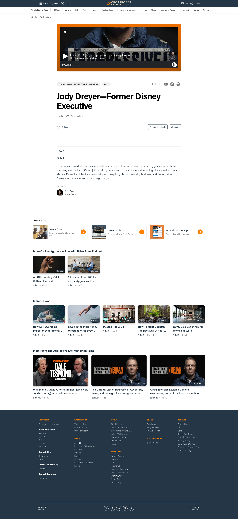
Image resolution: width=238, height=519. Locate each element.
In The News (152, 442)
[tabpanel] (119, 181)
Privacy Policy (184, 440)
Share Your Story (185, 433)
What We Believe (119, 433)
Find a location (81, 427)
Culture (68, 9)
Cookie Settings (185, 450)
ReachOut (116, 479)
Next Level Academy (169, 9)
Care (113, 462)
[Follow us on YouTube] (167, 86)
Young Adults (117, 455)
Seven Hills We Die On (121, 430)
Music (153, 9)
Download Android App (189, 447)
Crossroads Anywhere (48, 424)
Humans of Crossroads (126, 9)
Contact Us (183, 424)
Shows (206, 9)
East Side (42, 433)
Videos (77, 452)
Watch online (80, 424)
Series (196, 9)
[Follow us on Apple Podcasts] (173, 86)
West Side (43, 446)
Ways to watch (81, 430)
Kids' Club (116, 465)
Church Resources (186, 437)
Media (34, 17)
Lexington (43, 477)
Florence (42, 468)
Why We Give (153, 427)
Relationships (107, 9)
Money (94, 9)
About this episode (158, 127)
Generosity (116, 482)
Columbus (43, 455)
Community (116, 475)
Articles (144, 9)
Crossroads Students (120, 469)
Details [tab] (61, 158)
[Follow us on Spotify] (179, 86)
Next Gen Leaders (119, 472)
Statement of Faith (119, 437)
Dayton (41, 459)
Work (85, 9)
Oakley (41, 440)
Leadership (116, 440)
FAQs (113, 443)
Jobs (180, 427)
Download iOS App (186, 443)
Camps (114, 459)
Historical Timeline (119, 427)
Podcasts (186, 9)
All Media (56, 9)
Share (177, 127)
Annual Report (153, 430)
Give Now (151, 424)
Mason (41, 436)
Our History (116, 424)
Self (76, 9)
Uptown (42, 443)
